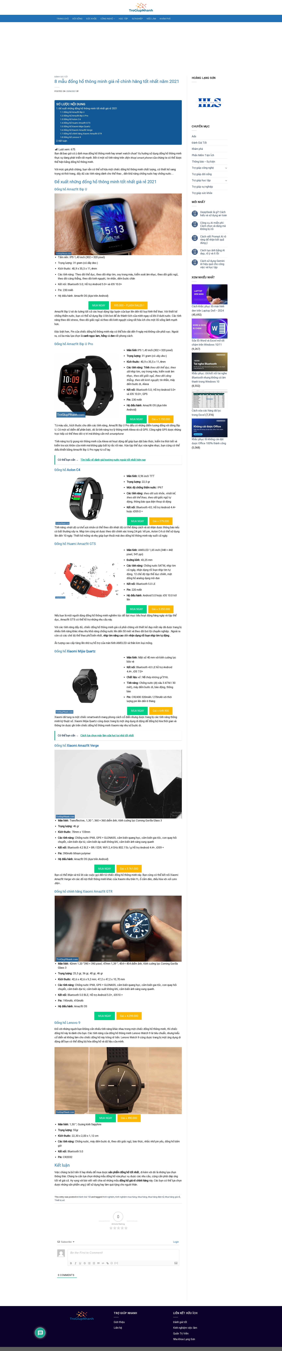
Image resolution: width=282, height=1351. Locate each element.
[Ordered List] (89, 1263)
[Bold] (71, 1263)
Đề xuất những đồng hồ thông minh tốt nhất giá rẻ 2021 (88, 108)
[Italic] (75, 1263)
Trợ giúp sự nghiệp (202, 186)
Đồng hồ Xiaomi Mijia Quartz (77, 126)
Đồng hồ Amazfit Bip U (74, 112)
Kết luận (63, 141)
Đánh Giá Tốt (61, 77)
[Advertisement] (141, 46)
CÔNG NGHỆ (107, 18)
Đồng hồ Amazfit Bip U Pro (76, 115)
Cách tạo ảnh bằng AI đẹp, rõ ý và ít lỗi (212, 252)
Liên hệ (118, 1327)
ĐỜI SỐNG (77, 18)
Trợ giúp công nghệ (203, 167)
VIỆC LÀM (151, 18)
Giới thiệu (119, 1322)
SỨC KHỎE (91, 18)
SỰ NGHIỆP (137, 18)
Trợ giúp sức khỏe (202, 193)
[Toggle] (226, 168)
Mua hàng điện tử (156, 1197)
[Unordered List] (94, 1263)
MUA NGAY (98, 305)
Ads (194, 136)
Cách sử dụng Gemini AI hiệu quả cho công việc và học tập (212, 264)
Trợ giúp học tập (201, 180)
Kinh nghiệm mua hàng (126, 1197)
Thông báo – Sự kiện (203, 161)
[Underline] (80, 1263)
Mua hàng (142, 1197)
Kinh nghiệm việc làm (185, 1327)
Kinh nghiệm (108, 1197)
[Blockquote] (98, 1263)
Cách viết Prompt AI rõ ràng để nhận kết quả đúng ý (213, 239)
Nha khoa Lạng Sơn (184, 1339)
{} (112, 1263)
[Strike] (84, 1263)
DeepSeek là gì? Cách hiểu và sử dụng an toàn (213, 214)
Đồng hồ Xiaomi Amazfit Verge (78, 130)
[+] (116, 1263)
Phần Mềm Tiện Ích (203, 155)
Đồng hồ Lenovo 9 (72, 137)
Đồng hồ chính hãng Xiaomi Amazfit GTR (83, 133)
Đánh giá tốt (180, 1322)
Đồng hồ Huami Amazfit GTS (77, 123)
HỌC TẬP (123, 18)
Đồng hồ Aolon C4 (72, 119)
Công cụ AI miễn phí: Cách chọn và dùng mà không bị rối (213, 226)
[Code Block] (103, 1263)
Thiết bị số (59, 1200)
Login (176, 1242)
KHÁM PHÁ (165, 18)
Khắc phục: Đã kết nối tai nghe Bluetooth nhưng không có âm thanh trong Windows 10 (209, 377)
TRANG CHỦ (62, 18)
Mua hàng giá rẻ (172, 1197)
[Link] (107, 1263)
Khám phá (197, 148)
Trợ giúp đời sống (202, 174)
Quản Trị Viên (180, 1333)
